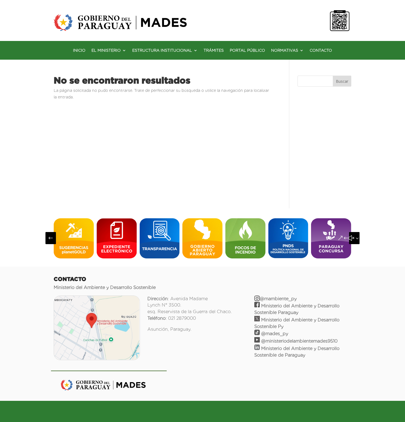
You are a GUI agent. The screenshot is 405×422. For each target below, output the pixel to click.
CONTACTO (321, 50)
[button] (50, 238)
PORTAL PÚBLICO (247, 50)
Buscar (342, 81)
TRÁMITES (214, 50)
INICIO (79, 50)
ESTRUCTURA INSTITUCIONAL (162, 50)
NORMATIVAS (284, 50)
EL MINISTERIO (106, 50)
